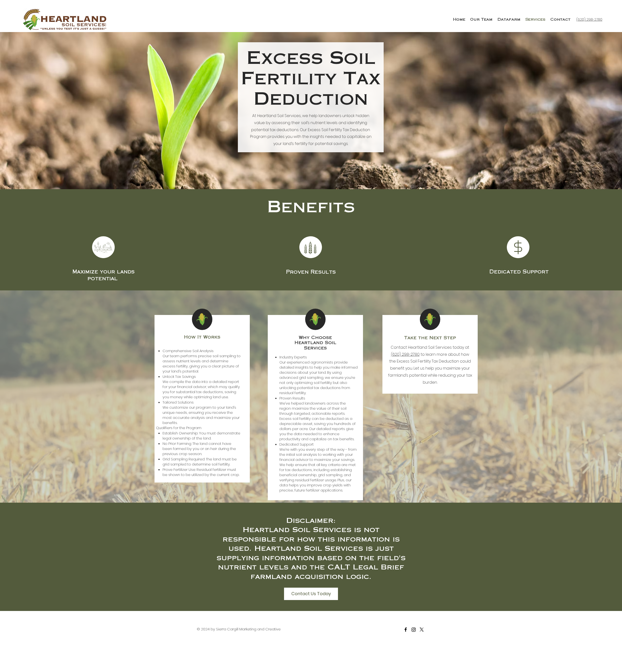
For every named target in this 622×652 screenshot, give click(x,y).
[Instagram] (413, 629)
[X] (421, 629)
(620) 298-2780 (405, 354)
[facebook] (405, 629)
